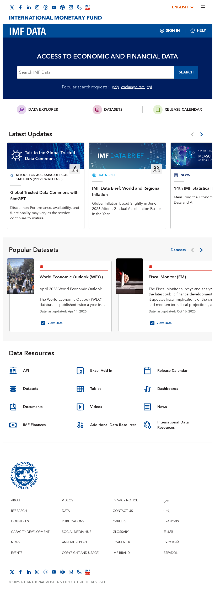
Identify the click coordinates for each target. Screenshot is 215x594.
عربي (166, 500)
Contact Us (123, 511)
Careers (119, 521)
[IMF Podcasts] (62, 7)
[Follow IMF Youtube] (54, 7)
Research (19, 511)
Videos (67, 500)
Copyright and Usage (80, 553)
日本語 (168, 532)
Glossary (121, 532)
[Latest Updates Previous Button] (192, 134)
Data (66, 511)
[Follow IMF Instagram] (37, 7)
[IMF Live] (87, 7)
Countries (20, 521)
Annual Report (74, 542)
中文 (167, 511)
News (15, 542)
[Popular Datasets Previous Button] (192, 250)
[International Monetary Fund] (55, 18)
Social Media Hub (77, 532)
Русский (171, 542)
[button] (186, 72)
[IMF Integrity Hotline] (79, 7)
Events (17, 553)
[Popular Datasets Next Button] (201, 250)
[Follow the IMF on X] (12, 7)
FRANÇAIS (171, 521)
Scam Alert (122, 542)
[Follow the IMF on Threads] (45, 7)
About (16, 500)
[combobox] (95, 72)
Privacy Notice (125, 500)
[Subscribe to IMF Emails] (71, 7)
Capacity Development (30, 532)
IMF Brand (121, 553)
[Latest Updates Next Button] (201, 134)
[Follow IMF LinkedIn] (29, 7)
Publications (73, 521)
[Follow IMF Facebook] (20, 7)
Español (171, 553)
